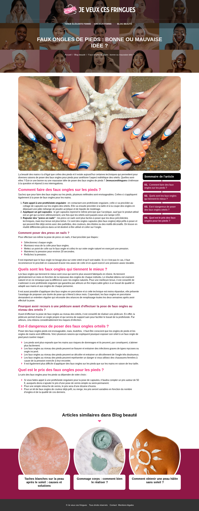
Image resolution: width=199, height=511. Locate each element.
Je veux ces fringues (77, 505)
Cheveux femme (103, 24)
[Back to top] (191, 503)
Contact (113, 505)
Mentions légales (126, 505)
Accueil (68, 55)
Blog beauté (79, 55)
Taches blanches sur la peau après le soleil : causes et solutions (44, 482)
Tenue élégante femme (78, 24)
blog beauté (124, 24)
